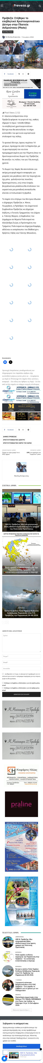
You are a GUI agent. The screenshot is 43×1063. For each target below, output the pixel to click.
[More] (28, 74)
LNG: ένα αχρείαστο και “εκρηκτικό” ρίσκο (34, 453)
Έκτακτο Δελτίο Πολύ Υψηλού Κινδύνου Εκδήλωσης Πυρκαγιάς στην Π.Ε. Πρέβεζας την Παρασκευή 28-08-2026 (22, 613)
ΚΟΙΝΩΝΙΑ (8, 32)
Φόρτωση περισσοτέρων (21, 1010)
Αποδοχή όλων (21, 1046)
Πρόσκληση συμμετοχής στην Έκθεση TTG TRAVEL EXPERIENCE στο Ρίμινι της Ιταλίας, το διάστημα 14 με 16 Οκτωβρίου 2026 (28, 1001)
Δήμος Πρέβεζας (10, 437)
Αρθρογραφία (21, 521)
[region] (21, 1041)
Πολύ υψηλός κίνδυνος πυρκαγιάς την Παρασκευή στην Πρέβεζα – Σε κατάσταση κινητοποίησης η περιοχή (21, 569)
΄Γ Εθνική (18, 980)
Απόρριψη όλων (21, 1058)
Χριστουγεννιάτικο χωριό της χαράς (17, 443)
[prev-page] (3, 622)
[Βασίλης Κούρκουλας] (4, 37)
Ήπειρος (18, 994)
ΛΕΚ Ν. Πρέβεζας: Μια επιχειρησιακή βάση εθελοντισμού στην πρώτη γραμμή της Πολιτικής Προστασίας (21, 526)
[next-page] (7, 622)
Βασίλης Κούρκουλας (14, 37)
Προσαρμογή (21, 1052)
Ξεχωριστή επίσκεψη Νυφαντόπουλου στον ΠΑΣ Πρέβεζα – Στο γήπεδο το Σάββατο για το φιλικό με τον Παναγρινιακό (26, 986)
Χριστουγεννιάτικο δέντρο (14, 440)
